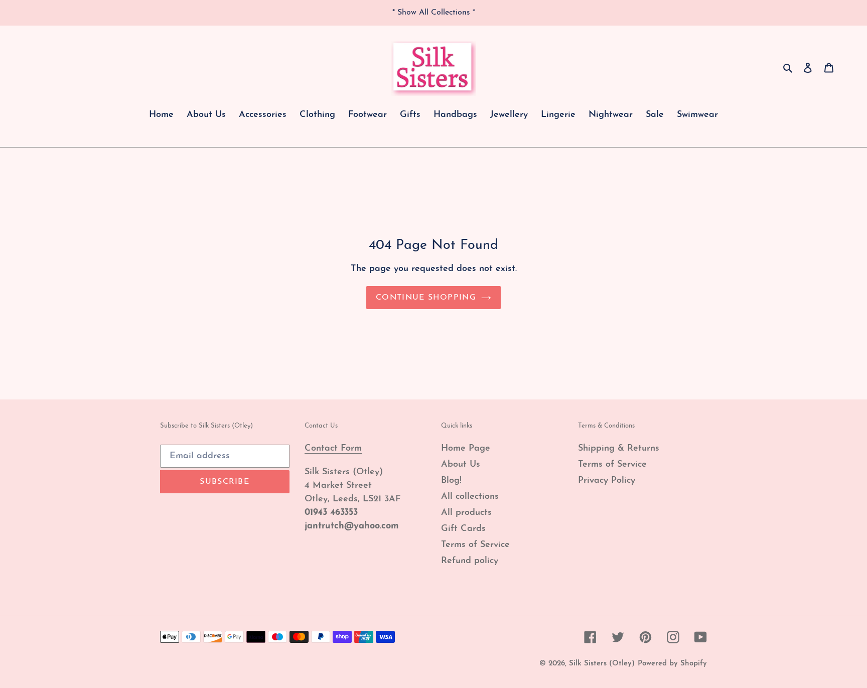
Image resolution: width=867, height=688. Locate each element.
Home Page (465, 448)
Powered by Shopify (672, 663)
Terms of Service (475, 544)
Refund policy (469, 561)
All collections (470, 496)
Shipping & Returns (618, 448)
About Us (460, 464)
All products (466, 512)
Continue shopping (426, 298)
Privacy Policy (606, 480)
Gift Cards (463, 528)
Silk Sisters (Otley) (602, 663)
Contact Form (333, 448)
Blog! (451, 480)
